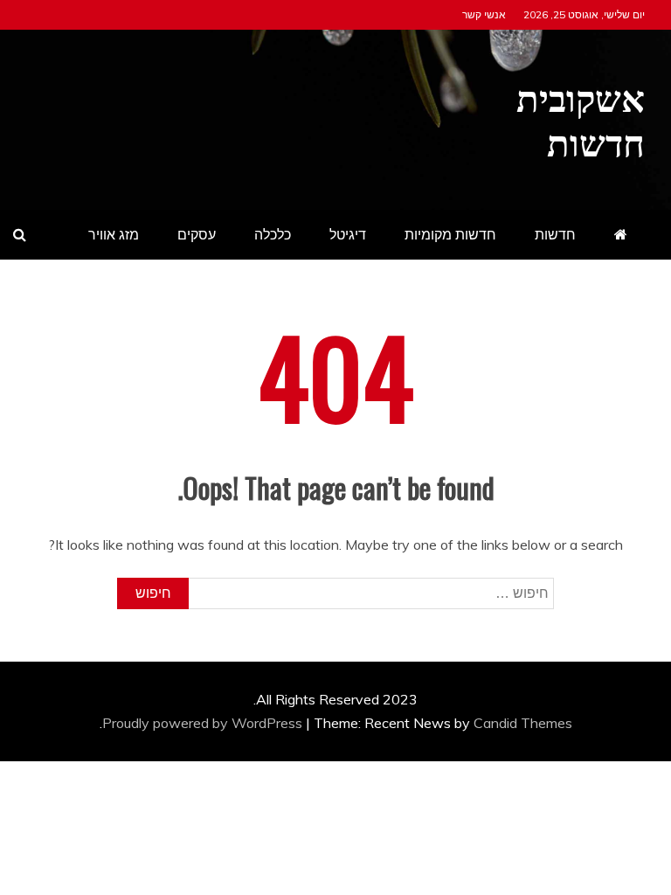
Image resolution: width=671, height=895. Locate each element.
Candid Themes (523, 723)
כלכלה (272, 234)
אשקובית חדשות (580, 117)
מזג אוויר (113, 234)
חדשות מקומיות (450, 234)
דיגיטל (347, 234)
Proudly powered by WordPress (204, 723)
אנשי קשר (484, 14)
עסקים (196, 234)
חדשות (555, 234)
